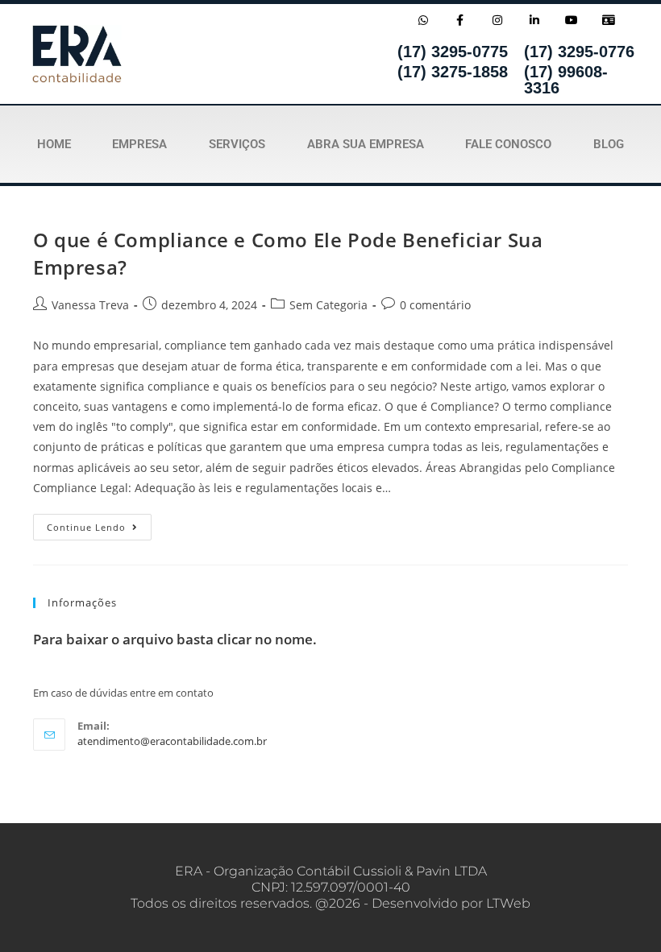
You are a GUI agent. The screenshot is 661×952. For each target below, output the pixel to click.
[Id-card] (609, 19)
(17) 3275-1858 (452, 72)
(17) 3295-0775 (452, 51)
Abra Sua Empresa (365, 144)
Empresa (139, 144)
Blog (608, 144)
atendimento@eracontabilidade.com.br (172, 741)
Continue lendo (99, 523)
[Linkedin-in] (535, 19)
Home (54, 144)
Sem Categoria (328, 305)
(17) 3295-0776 (579, 51)
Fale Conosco (508, 144)
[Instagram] (497, 19)
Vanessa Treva (90, 305)
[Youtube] (572, 19)
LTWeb (508, 903)
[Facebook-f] (460, 19)
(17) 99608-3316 (566, 80)
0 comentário (435, 305)
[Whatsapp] (423, 19)
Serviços (237, 144)
